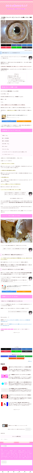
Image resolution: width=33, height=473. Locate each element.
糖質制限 (3, 330)
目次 (15, 74)
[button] (27, 47)
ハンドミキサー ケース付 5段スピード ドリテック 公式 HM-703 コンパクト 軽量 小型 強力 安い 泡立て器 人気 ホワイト (19, 286)
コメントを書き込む (16, 436)
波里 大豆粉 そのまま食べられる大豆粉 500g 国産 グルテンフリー (17, 115)
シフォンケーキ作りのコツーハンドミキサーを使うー (17, 81)
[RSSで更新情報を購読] (16, 358)
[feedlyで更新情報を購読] (24, 356)
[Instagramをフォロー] (8, 356)
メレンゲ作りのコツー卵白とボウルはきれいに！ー (17, 80)
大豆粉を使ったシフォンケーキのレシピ (14, 77)
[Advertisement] (16, 339)
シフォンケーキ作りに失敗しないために (14, 78)
